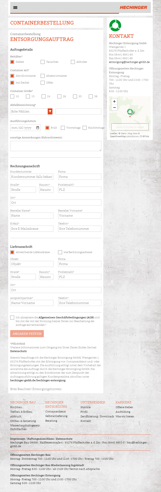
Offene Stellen (124, 407)
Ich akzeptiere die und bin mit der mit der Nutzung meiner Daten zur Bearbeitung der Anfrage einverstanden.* (58, 321)
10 (17, 96)
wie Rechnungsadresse (78, 252)
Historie (85, 407)
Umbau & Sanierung (23, 421)
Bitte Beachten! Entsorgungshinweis (35, 389)
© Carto (122, 133)
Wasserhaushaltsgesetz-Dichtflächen (25, 427)
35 (80, 96)
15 (33, 96)
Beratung (51, 420)
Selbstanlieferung (56, 416)
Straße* (14, 184)
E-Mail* (14, 223)
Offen (49, 82)
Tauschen (52, 62)
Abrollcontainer (26, 75)
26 (64, 96)
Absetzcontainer (56, 75)
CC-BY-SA (144, 136)
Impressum (17, 438)
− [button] (114, 107)
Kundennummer (21, 171)
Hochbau (16, 407)
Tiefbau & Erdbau (21, 411)
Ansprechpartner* (21, 298)
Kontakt (85, 421)
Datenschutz (18, 351)
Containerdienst (55, 411)
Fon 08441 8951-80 (121, 54)
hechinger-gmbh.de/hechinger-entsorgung (37, 380)
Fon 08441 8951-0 (113, 442)
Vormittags (73, 127)
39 (95, 96)
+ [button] (114, 101)
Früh (54, 127)
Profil (84, 411)
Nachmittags (94, 127)
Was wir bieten (125, 416)
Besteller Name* (20, 210)
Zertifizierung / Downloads (97, 416)
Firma (62, 171)
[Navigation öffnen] (15, 8)
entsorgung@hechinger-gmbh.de (129, 62)
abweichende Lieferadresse (33, 252)
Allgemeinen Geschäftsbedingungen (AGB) (66, 317)
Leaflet (113, 133)
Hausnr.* (44, 184)
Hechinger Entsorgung (56, 404)
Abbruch (15, 416)
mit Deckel (22, 82)
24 (48, 96)
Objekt (14, 259)
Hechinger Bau (23, 402)
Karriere (123, 402)
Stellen (20, 62)
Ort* (13, 197)
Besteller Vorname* (70, 210)
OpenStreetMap (118, 136)
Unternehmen (92, 402)
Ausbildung (123, 411)
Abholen (81, 62)
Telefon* (63, 223)
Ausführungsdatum (23, 121)
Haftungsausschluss (40, 438)
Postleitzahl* (66, 184)
